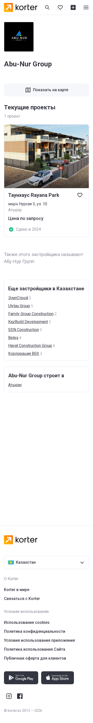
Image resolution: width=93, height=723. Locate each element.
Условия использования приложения (39, 640)
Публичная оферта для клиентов (35, 658)
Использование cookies (27, 622)
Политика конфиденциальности (34, 631)
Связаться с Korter (22, 598)
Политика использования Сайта (34, 649)
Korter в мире (16, 589)
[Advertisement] (46, 453)
